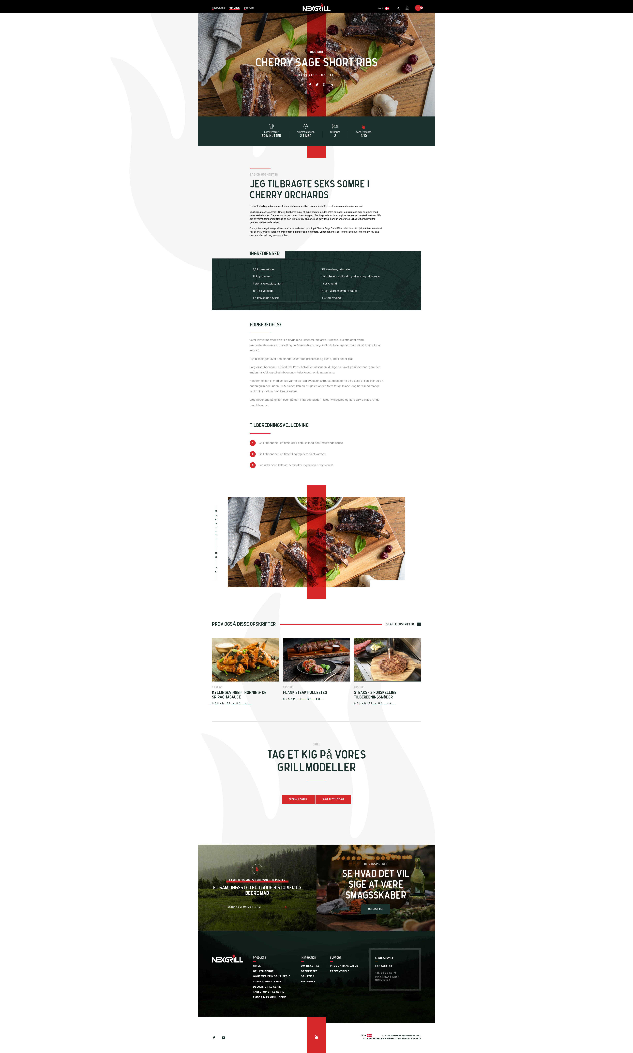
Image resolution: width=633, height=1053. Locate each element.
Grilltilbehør (263, 971)
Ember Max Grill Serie (270, 997)
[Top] (316, 1035)
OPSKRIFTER (309, 971)
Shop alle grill (298, 799)
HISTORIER (308, 981)
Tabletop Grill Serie (268, 992)
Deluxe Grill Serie (267, 986)
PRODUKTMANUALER (344, 966)
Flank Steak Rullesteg (305, 693)
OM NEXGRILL (310, 966)
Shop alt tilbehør (333, 799)
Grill (257, 966)
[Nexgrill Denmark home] (316, 11)
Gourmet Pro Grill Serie (271, 976)
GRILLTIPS (307, 976)
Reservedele (339, 971)
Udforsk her (375, 909)
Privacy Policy (411, 1038)
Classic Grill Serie (267, 981)
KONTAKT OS (383, 966)
